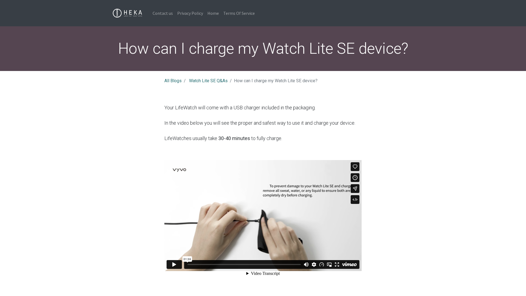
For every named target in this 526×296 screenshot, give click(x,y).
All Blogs (173, 80)
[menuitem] (162, 13)
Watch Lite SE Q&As (208, 80)
